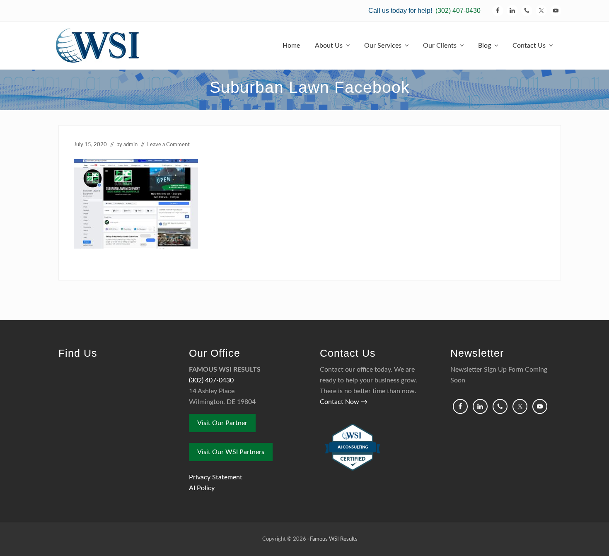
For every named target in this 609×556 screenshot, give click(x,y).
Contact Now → (343, 402)
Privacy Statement (215, 477)
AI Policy (202, 488)
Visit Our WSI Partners (230, 452)
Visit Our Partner (222, 423)
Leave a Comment (168, 144)
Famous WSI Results (334, 539)
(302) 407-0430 (458, 10)
